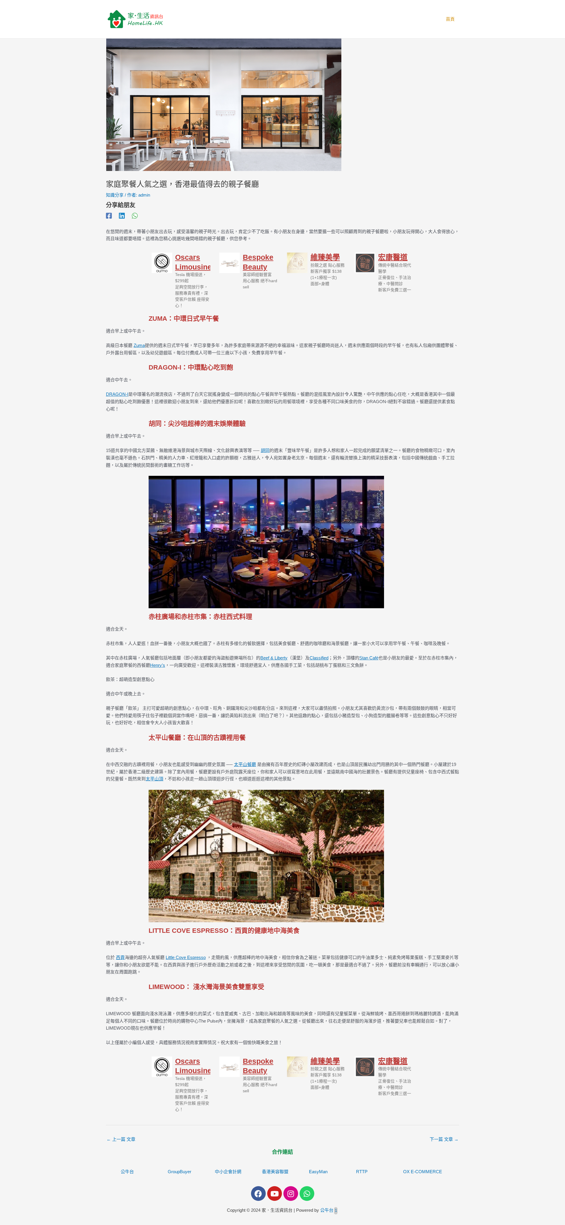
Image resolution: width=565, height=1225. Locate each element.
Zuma (139, 345)
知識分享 (115, 194)
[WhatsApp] (135, 216)
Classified (319, 657)
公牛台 (127, 1171)
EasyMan (318, 1171)
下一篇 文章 (444, 1139)
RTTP (362, 1171)
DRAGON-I (117, 394)
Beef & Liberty (274, 657)
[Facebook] (109, 216)
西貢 (120, 957)
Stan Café (368, 657)
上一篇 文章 (121, 1139)
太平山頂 (154, 778)
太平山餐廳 (245, 764)
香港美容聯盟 (275, 1171)
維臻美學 (325, 257)
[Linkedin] (122, 216)
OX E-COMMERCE (422, 1171)
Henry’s (157, 665)
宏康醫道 (393, 257)
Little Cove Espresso (186, 957)
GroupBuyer (179, 1171)
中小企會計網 (228, 1171)
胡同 (265, 450)
